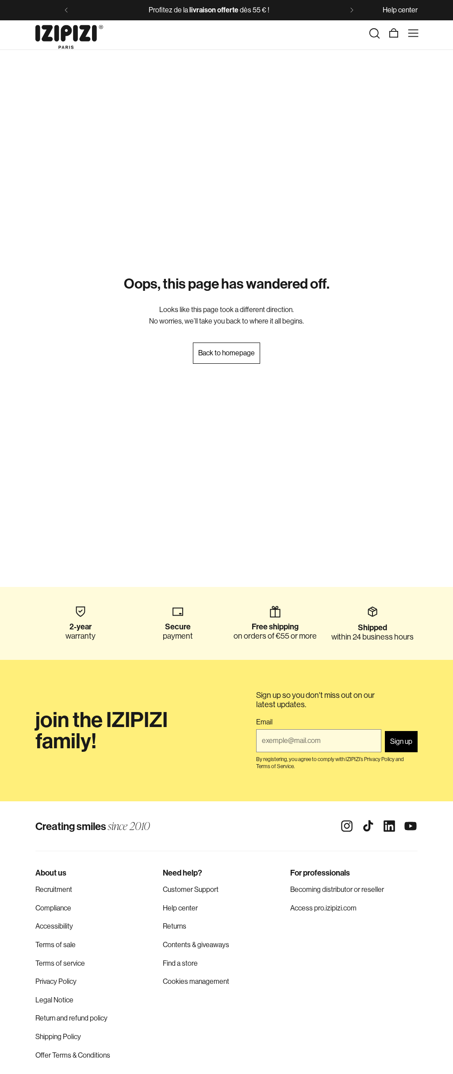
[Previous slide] (66, 10)
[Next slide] (351, 10)
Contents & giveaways (196, 945)
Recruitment (53, 889)
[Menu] (413, 33)
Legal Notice (54, 1000)
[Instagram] (347, 826)
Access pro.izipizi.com (323, 908)
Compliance (53, 908)
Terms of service (60, 963)
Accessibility (54, 926)
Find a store (180, 963)
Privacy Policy (56, 981)
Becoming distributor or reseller (337, 889)
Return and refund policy (71, 1018)
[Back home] (69, 33)
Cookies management (196, 981)
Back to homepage (226, 353)
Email (264, 722)
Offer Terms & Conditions (72, 1055)
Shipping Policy (58, 1036)
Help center (400, 10)
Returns (174, 926)
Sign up (401, 741)
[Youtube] (410, 826)
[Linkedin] (389, 826)
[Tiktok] (368, 826)
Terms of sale (55, 945)
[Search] (374, 33)
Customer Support (191, 889)
